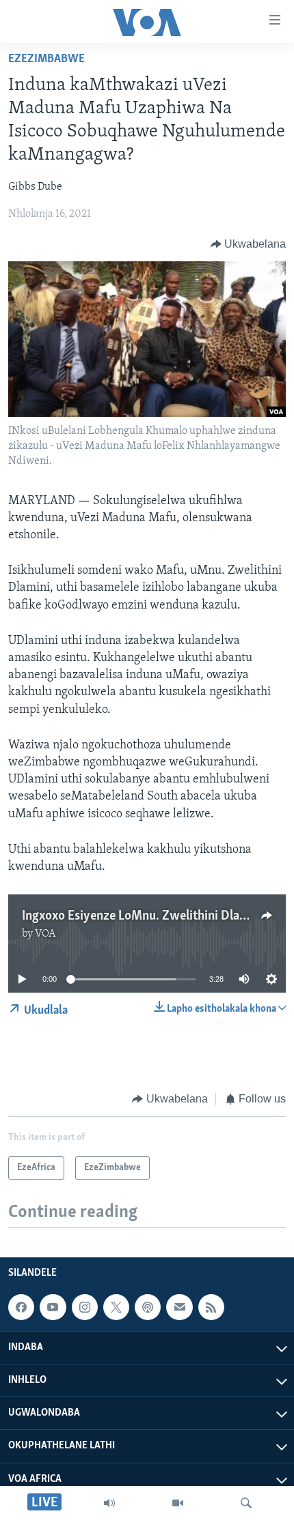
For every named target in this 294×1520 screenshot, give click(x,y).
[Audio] (109, 1503)
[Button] (248, 244)
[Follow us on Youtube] (53, 1307)
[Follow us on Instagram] (85, 1307)
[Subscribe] (179, 1307)
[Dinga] (246, 1503)
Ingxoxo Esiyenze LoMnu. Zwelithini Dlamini (142, 916)
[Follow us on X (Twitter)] (116, 1307)
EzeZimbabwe (46, 59)
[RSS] (211, 1307)
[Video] (177, 1503)
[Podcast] (148, 1307)
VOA (45, 934)
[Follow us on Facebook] (21, 1307)
